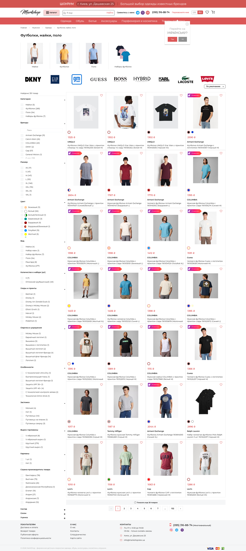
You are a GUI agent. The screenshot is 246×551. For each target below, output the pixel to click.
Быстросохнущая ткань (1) (38, 377)
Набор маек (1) (32, 250)
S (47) (28, 172)
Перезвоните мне (180, 12)
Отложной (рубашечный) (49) (40, 282)
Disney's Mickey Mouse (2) (37, 305)
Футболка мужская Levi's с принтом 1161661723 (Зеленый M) (124, 493)
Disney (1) (30, 298)
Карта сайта (75, 538)
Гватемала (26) (32, 483)
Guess (88, 79)
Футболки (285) (33, 108)
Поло (93, 67)
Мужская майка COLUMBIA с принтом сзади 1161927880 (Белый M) (165, 378)
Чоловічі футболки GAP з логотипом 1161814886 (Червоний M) (164, 493)
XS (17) (28, 168)
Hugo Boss (110, 79)
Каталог (47, 12)
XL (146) (29, 183)
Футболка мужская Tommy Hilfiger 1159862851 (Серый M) (123, 436)
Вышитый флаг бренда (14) (38, 356)
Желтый (69, 306)
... (165, 508)
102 (172, 508)
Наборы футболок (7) (35, 116)
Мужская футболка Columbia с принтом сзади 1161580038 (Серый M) (85, 436)
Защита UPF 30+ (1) (34, 384)
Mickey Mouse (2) (33, 317)
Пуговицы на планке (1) (37, 419)
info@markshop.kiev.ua (134, 540)
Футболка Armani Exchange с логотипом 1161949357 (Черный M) (203, 146)
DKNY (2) (30, 147)
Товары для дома (173, 21)
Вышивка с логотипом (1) (37, 345)
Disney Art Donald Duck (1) (38, 302)
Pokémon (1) (31, 321)
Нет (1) (29, 412)
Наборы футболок (123, 67)
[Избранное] (207, 12)
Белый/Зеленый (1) (37, 215)
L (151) (28, 179)
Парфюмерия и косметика (139, 21)
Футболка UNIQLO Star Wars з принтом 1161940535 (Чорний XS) (165, 146)
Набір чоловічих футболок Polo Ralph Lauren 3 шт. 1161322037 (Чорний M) (204, 436)
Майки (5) (30, 105)
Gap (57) (29, 151)
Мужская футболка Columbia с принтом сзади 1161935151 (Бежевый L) (125, 262)
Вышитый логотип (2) (36, 349)
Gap (44, 79)
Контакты (74, 531)
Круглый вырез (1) (34, 447)
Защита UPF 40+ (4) (35, 388)
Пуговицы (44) (32, 416)
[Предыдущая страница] (111, 508)
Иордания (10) (32, 502)
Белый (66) (33, 211)
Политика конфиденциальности (35, 538)
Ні (183, 39)
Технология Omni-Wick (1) (38, 396)
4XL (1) (28, 195)
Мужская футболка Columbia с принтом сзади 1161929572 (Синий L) (204, 320)
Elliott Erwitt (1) (32, 309)
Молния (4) (31, 408)
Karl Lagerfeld (153, 79)
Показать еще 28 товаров (147, 503)
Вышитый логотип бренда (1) (39, 380)
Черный (149, 132)
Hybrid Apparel (132, 79)
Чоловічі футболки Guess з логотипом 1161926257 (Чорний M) (205, 378)
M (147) (29, 175)
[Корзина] (213, 12)
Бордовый (109, 190)
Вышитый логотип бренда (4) (39, 353)
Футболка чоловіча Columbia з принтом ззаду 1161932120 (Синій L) (123, 320)
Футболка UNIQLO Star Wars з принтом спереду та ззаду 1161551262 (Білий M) (125, 146)
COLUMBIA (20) (33, 143)
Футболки (64, 67)
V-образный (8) (33, 436)
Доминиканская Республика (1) (40, 487)
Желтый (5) (33, 234)
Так (172, 39)
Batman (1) (30, 294)
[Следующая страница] (180, 508)
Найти (110, 12)
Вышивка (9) (31, 341)
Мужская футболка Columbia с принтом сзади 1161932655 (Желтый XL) (86, 320)
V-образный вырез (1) (36, 439)
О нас (72, 527)
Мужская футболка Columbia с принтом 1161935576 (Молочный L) (83, 262)
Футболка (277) (33, 266)
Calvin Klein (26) (33, 139)
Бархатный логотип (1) (36, 337)
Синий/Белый (69, 190)
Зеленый (109, 479)
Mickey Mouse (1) (33, 333)
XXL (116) (29, 187)
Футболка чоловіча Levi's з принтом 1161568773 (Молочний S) (84, 493)
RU (200, 12)
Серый (69, 422)
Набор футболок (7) (35, 254)
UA (194, 12)
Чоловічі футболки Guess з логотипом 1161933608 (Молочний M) (205, 262)
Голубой (149, 248)
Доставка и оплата (29, 527)
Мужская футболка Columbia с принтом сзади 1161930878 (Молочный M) (165, 321)
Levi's (197, 79)
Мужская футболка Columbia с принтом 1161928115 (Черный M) (121, 378)
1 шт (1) (29, 459)
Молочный (69, 248)
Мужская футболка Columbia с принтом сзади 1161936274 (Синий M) (204, 204)
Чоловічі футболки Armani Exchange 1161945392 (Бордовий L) (164, 204)
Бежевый (109, 248)
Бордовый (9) (34, 222)
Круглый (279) (32, 443)
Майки (35, 67)
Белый (69, 132)
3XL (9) (29, 191)
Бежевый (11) (34, 207)
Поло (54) (30, 112)
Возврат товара (27, 531)
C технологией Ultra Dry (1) (38, 373)
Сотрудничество (78, 534)
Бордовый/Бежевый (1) (39, 226)
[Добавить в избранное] (101, 95)
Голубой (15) (33, 230)
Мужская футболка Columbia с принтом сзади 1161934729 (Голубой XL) (165, 262)
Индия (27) (31, 494)
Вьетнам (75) (31, 479)
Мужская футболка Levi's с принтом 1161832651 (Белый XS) (204, 493)
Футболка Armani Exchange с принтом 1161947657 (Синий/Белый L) (85, 204)
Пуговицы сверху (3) (35, 423)
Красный (149, 479)
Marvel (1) (30, 313)
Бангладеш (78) (33, 475)
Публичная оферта (29, 534)
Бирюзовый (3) (35, 219)
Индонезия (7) (32, 498)
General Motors (66, 79)
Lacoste (175, 79)
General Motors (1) (34, 154)
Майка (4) (30, 247)
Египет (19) (31, 491)
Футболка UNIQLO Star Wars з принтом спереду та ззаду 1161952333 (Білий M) (86, 146)
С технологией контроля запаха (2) (42, 392)
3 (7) (27, 278)
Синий (192, 132)
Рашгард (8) (31, 262)
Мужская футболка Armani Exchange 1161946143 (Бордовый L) (124, 204)
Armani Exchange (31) (35, 135)
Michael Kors (219, 79)
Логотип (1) (31, 360)
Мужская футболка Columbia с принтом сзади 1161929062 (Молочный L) (85, 379)
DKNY (23, 79)
